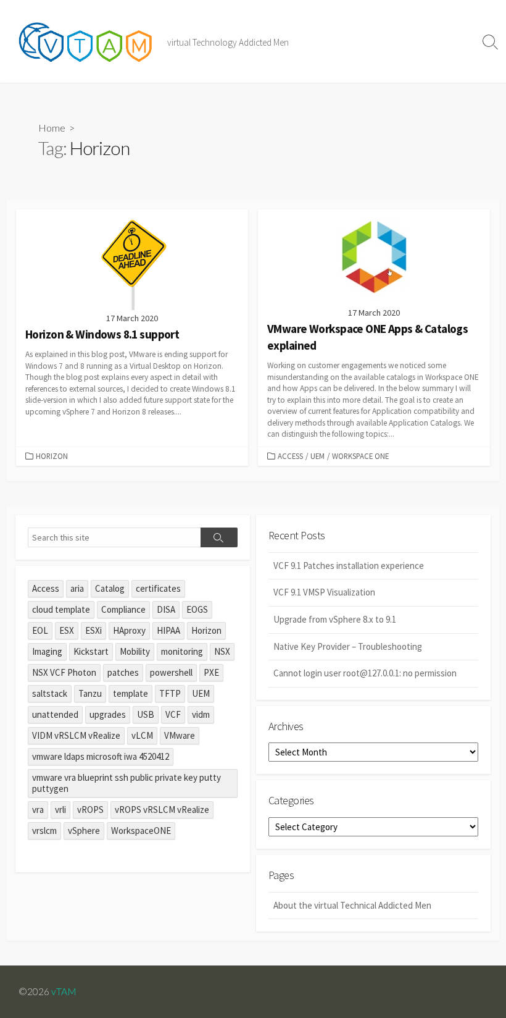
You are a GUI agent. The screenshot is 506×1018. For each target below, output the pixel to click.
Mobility (135, 651)
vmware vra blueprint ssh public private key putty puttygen (126, 783)
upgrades (107, 714)
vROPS (90, 809)
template (130, 693)
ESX (66, 630)
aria (77, 588)
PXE (211, 672)
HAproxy (129, 630)
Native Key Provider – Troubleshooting (347, 646)
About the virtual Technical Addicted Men (352, 905)
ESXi (93, 630)
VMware (179, 735)
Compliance (123, 609)
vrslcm (44, 830)
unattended (55, 714)
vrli (60, 809)
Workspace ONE (360, 456)
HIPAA (168, 630)
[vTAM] (89, 41)
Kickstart (91, 651)
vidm (201, 714)
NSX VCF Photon (64, 672)
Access (290, 456)
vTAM (64, 991)
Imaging (47, 651)
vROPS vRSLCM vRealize (162, 809)
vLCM (142, 735)
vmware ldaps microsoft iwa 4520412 (100, 756)
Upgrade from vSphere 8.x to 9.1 (334, 619)
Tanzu (90, 693)
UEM (317, 456)
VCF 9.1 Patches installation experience (348, 565)
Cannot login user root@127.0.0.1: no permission (365, 673)
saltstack (49, 693)
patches (123, 672)
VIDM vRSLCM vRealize (76, 735)
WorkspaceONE (141, 830)
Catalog (110, 588)
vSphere (84, 830)
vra (38, 809)
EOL (40, 630)
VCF (173, 714)
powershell (171, 672)
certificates (158, 588)
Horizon (52, 456)
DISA (166, 609)
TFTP (170, 693)
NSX (222, 651)
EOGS (197, 609)
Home (51, 127)
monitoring (182, 651)
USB (145, 714)
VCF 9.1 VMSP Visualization (324, 592)
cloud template (61, 609)
